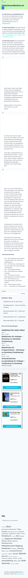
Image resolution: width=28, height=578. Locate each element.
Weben (15, 560)
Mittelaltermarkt (7, 543)
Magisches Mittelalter (13, 539)
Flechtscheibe (11, 531)
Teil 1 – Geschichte (7, 35)
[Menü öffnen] (3, 8)
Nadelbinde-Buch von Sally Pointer (12, 301)
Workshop (6, 563)
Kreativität (13, 536)
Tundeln (20, 558)
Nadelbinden (6, 548)
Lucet (3, 538)
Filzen (19, 529)
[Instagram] (3, 516)
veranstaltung (7, 561)
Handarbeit (21, 531)
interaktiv (23, 533)
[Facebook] (2, 516)
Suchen (4, 291)
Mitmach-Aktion (7, 541)
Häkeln (18, 533)
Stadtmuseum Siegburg (7, 558)
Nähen (3, 551)
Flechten (4, 531)
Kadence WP (20, 574)
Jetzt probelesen (14, 382)
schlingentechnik (4, 553)
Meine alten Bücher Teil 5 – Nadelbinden (14, 317)
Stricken (15, 558)
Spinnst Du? (10, 556)
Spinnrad (5, 556)
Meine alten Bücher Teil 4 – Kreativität (13, 320)
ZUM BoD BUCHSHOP (11, 387)
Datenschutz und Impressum (10, 520)
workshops (12, 563)
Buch (8, 526)
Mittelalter (15, 541)
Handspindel (5, 533)
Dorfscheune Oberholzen (9, 529)
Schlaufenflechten (16, 551)
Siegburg (10, 553)
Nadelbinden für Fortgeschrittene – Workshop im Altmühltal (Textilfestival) (13, 350)
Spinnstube (15, 556)
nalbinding (20, 548)
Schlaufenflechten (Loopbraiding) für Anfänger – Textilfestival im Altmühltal (13, 361)
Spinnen (22, 553)
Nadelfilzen (13, 548)
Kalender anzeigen (7, 365)
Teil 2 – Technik (17, 35)
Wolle (23, 561)
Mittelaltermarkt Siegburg (12, 546)
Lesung (22, 536)
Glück (16, 531)
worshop (17, 563)
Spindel (15, 553)
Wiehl (19, 560)
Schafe (7, 551)
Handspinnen (12, 533)
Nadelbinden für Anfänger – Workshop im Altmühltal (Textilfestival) (12, 339)
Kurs (18, 536)
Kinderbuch (6, 536)
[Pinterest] (4, 516)
